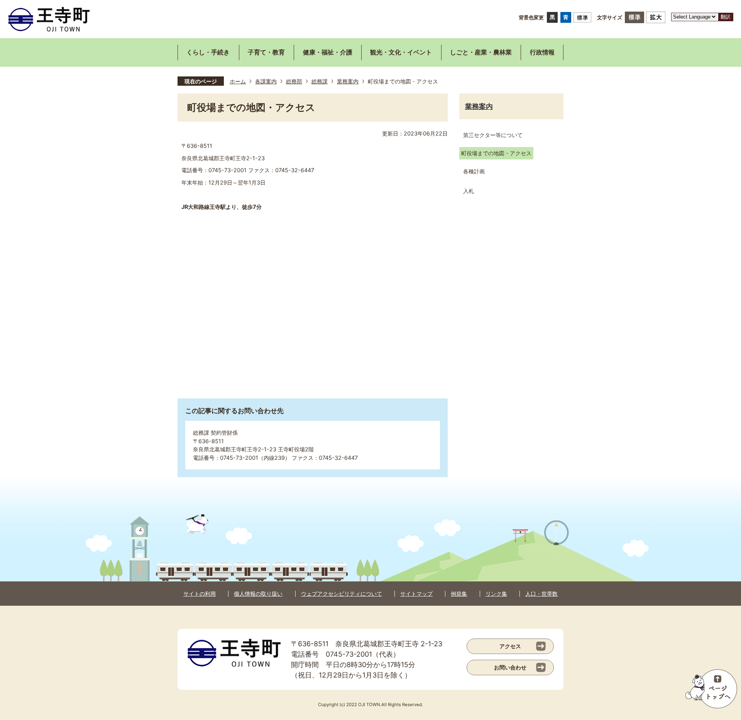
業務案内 (348, 81)
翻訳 (726, 17)
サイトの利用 (199, 593)
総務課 (319, 81)
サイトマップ (416, 593)
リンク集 (496, 593)
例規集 (459, 593)
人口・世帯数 (541, 593)
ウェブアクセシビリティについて (341, 593)
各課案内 (266, 81)
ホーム (238, 81)
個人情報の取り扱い (258, 593)
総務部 (294, 81)
